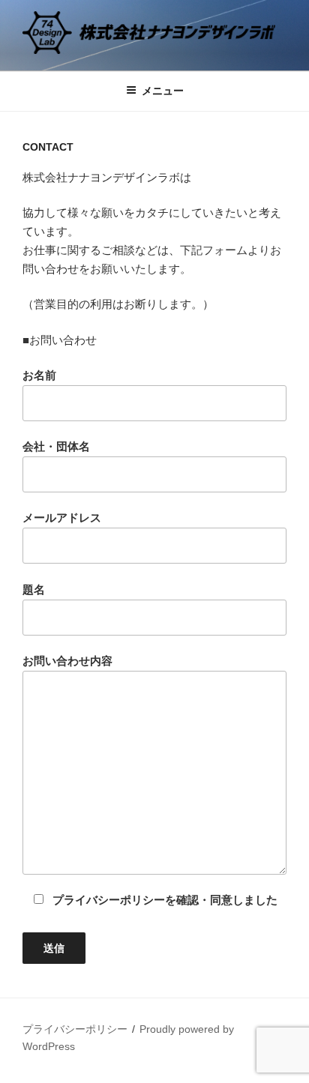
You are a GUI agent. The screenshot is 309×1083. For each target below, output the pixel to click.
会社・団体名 (56, 446)
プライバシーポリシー (75, 1029)
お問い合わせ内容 (67, 660)
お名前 (39, 375)
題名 (33, 589)
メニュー (163, 91)
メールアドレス (61, 517)
